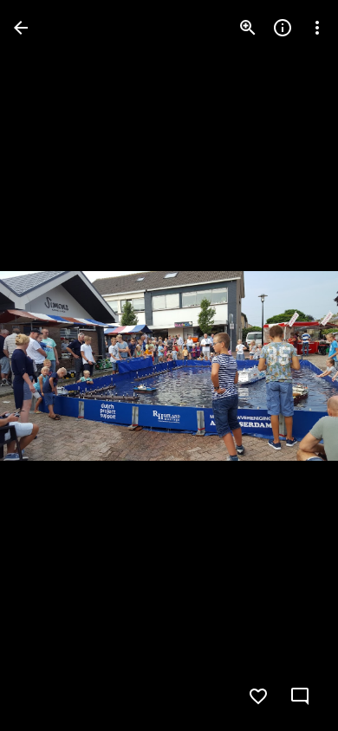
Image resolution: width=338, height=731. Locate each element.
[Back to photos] (21, 28)
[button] (48, 365)
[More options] (317, 27)
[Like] (258, 696)
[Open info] (282, 27)
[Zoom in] (248, 27)
